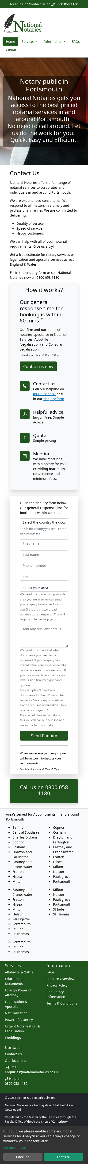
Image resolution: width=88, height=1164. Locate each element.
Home (10, 41)
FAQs (76, 41)
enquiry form (53, 399)
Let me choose (14, 1147)
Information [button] (53, 41)
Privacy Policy (56, 985)
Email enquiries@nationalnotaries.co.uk (31, 1069)
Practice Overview (60, 978)
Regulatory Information (55, 994)
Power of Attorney (19, 1019)
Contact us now (38, 366)
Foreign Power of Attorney (18, 992)
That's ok (63, 1157)
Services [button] (28, 41)
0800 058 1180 (67, 4)
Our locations (15, 1060)
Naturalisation (16, 1013)
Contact (12, 49)
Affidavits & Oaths (19, 972)
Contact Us (13, 1054)
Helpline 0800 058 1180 (16, 1081)
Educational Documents (14, 981)
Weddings (13, 1037)
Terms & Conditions (61, 1003)
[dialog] (44, 1145)
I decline (23, 1157)
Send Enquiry (44, 735)
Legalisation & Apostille (16, 1004)
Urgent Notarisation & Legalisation (22, 1028)
